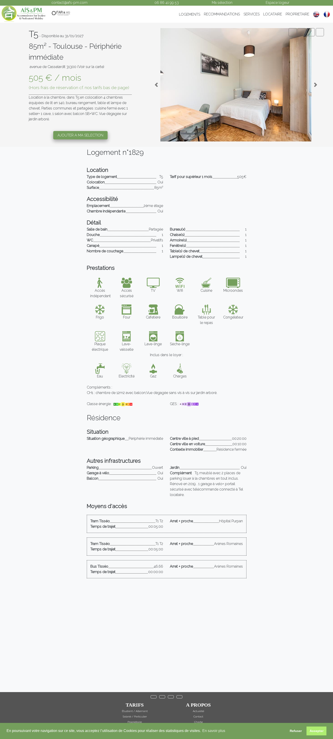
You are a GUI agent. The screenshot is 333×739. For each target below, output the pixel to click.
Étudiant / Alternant (135, 711)
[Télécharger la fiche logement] (311, 32)
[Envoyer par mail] (302, 32)
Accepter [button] (316, 731)
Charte (198, 722)
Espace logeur (277, 2)
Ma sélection (222, 2)
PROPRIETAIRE (297, 14)
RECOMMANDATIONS (222, 14)
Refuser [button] (296, 731)
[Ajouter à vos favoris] (320, 32)
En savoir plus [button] (213, 731)
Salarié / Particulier (135, 716)
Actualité (198, 711)
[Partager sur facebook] (293, 32)
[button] (156, 84)
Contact (198, 716)
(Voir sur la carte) (90, 67)
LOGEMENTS (189, 14)
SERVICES (252, 14)
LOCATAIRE (272, 14)
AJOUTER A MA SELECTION (80, 135)
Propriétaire (135, 722)
